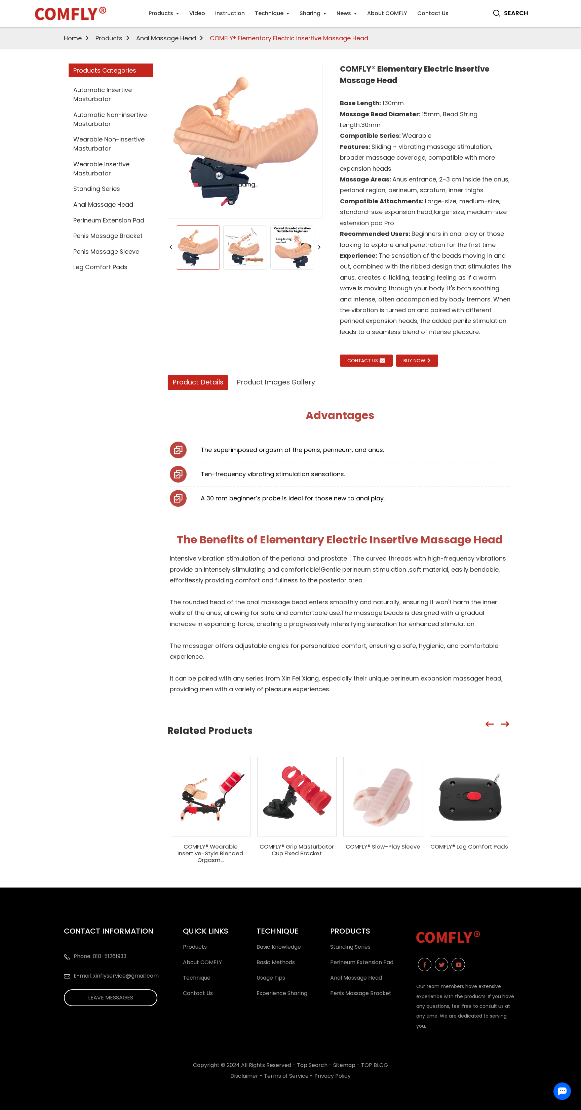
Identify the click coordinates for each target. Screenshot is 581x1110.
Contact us (362, 360)
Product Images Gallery (276, 382)
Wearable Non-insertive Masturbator (109, 144)
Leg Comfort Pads (100, 267)
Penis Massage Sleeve (106, 251)
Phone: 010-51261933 (100, 956)
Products (108, 38)
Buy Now (414, 360)
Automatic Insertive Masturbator (102, 94)
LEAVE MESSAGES (110, 997)
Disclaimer (244, 1076)
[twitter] (441, 964)
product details (197, 382)
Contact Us (198, 993)
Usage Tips (271, 978)
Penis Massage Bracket (108, 236)
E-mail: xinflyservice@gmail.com (116, 976)
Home (73, 38)
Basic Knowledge (279, 947)
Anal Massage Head (166, 38)
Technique (196, 978)
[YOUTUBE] (458, 964)
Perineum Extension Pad (108, 220)
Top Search (313, 1065)
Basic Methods (276, 962)
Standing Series (96, 188)
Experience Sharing (282, 993)
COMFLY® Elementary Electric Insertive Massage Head (289, 38)
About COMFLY (202, 962)
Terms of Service (286, 1076)
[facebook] (424, 964)
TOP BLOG (374, 1065)
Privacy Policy (332, 1076)
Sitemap (344, 1065)
